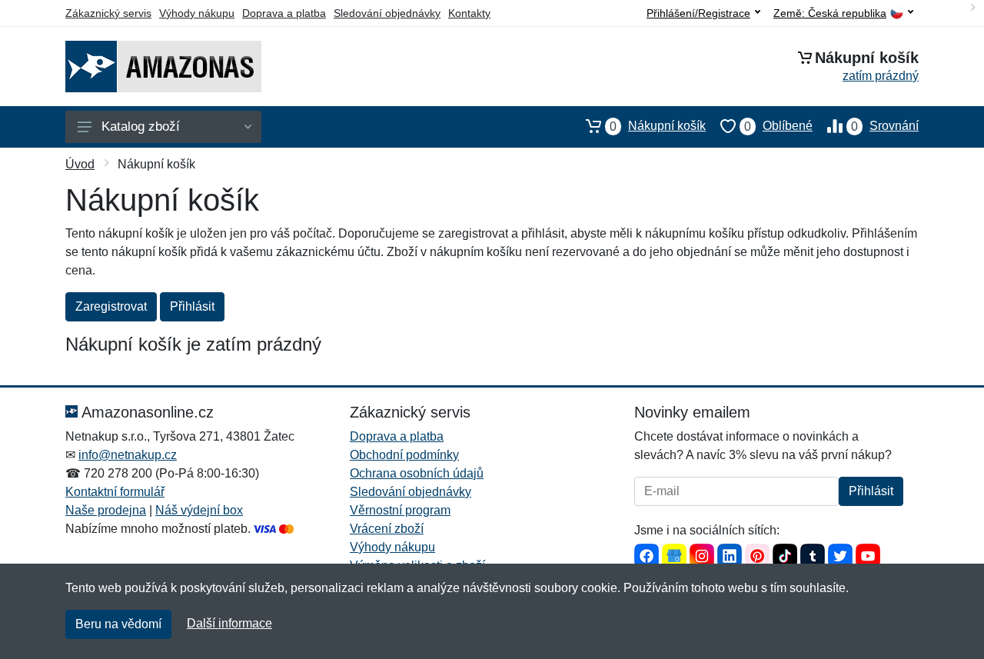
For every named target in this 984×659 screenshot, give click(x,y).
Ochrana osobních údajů (417, 473)
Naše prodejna (105, 510)
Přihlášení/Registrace (698, 13)
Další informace (229, 623)
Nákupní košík (658, 126)
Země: (829, 13)
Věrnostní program (400, 510)
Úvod (80, 164)
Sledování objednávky (387, 13)
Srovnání (885, 126)
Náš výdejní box (199, 510)
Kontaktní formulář (115, 491)
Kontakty (469, 13)
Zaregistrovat (111, 306)
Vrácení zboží (387, 528)
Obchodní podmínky (404, 454)
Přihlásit (192, 306)
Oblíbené (778, 126)
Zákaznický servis (108, 13)
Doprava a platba (284, 13)
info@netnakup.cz (127, 454)
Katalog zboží (140, 126)
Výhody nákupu (196, 13)
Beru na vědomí (118, 624)
